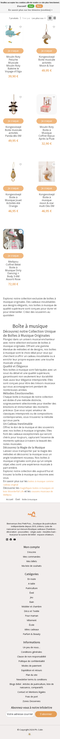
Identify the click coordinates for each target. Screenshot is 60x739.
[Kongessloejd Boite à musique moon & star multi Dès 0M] (46, 171)
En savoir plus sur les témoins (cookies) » (30, 10)
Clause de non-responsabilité (31, 656)
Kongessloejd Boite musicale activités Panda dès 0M (13, 131)
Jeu (31, 597)
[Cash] (29, 734)
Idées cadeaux (31, 629)
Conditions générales (31, 651)
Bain (31, 601)
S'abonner (46, 714)
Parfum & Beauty (31, 634)
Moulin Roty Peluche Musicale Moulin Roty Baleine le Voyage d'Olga (13, 64)
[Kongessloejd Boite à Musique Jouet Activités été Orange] (13, 171)
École (31, 624)
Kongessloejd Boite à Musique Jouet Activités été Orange (13, 200)
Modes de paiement (32, 665)
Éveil (31, 592)
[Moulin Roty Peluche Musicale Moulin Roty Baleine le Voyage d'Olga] (13, 34)
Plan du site (31, 674)
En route (31, 579)
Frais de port (31, 696)
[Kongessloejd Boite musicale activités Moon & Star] (46, 34)
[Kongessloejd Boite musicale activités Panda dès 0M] (13, 104)
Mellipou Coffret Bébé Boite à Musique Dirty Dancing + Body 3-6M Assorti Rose (13, 270)
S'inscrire (31, 552)
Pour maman (31, 615)
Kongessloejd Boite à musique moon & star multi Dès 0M (46, 200)
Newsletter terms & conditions (31, 679)
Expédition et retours (31, 670)
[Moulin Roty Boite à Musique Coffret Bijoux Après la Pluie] (46, 104)
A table (31, 583)
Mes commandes (31, 556)
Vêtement (31, 620)
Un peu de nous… (31, 647)
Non (39, 6)
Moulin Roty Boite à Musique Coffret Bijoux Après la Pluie (47, 132)
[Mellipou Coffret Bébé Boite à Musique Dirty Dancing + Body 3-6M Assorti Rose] (13, 239)
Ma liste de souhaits (32, 565)
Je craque (13, 50)
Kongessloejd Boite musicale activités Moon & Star (46, 61)
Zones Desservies (31, 701)
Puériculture (32, 588)
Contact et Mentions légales (32, 692)
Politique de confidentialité (31, 661)
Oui (31, 6)
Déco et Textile (31, 611)
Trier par (26, 18)
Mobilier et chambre (32, 606)
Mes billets (31, 561)
